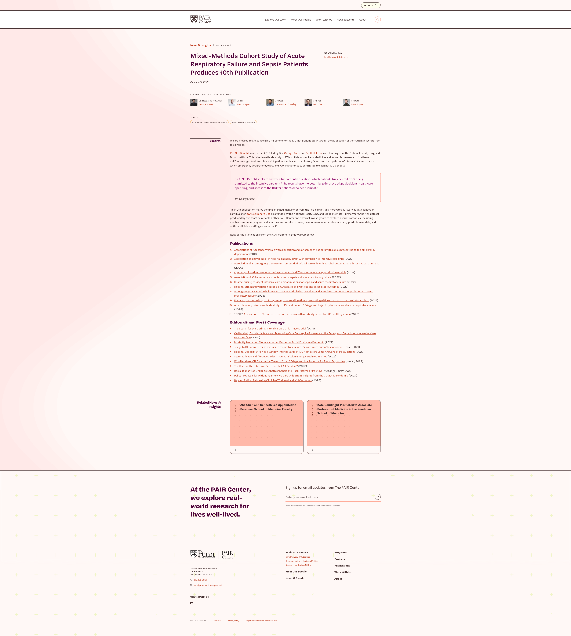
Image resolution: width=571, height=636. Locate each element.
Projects (339, 559)
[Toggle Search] (378, 19)
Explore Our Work (275, 19)
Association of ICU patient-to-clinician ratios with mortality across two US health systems (297, 314)
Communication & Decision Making (302, 560)
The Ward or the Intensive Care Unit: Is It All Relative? (266, 366)
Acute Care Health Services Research (209, 122)
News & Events (345, 19)
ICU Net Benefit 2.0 (258, 213)
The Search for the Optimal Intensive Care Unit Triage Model (270, 328)
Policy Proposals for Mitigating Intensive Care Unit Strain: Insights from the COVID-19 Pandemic (291, 375)
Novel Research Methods (243, 122)
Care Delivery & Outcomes (336, 56)
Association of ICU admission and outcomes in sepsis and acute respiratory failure (282, 277)
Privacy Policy (233, 620)
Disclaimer (217, 620)
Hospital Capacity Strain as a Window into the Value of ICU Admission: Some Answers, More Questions (294, 351)
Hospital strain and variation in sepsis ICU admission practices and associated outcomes (286, 286)
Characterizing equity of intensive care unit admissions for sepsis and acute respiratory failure (290, 282)
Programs (340, 552)
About (362, 19)
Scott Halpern (314, 153)
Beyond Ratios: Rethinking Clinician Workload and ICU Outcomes (273, 380)
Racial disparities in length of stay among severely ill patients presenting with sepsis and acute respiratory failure (301, 300)
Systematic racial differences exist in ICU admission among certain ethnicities (280, 356)
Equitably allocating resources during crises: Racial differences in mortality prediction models (290, 272)
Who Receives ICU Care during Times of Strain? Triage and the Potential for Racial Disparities (289, 361)
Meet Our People (301, 19)
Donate (368, 5)
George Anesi (292, 153)
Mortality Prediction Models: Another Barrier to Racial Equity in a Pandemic (279, 342)
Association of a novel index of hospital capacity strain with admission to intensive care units (289, 258)
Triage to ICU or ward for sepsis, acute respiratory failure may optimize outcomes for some (288, 347)
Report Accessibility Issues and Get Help (261, 620)
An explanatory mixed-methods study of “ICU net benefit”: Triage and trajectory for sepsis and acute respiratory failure (305, 305)
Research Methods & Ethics (298, 565)
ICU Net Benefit (239, 153)
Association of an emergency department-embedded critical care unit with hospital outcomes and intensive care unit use (306, 263)
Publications (342, 565)
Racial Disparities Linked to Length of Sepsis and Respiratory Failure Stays (278, 370)
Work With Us (324, 19)
